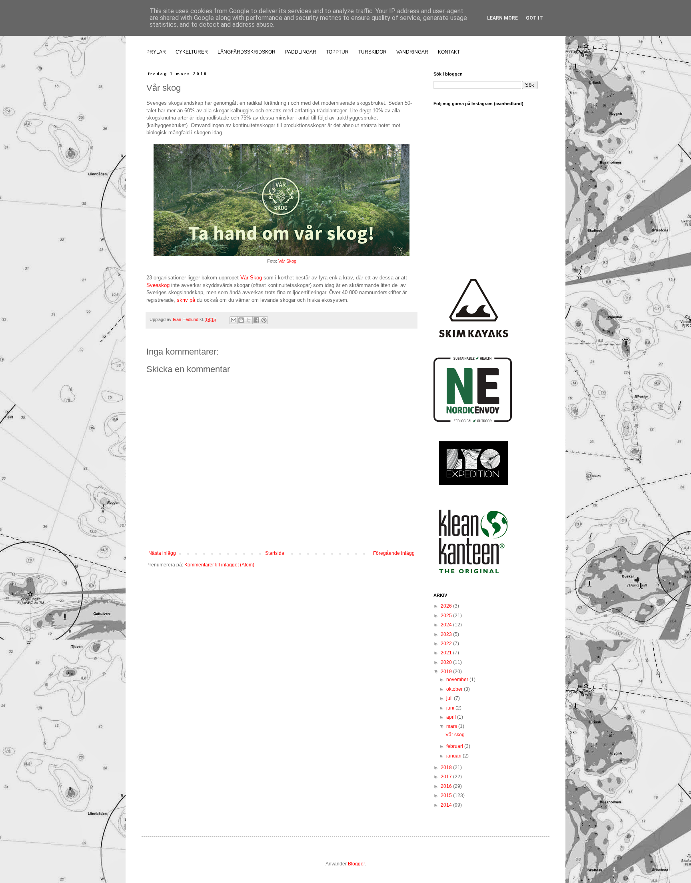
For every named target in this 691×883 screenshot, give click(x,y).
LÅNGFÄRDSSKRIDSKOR (247, 52)
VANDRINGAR (412, 52)
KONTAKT (449, 52)
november (457, 679)
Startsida (274, 553)
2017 (447, 776)
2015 (447, 795)
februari (455, 746)
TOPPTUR (337, 52)
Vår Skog (287, 261)
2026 (447, 606)
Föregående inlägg (394, 553)
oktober (455, 689)
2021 (447, 653)
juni (450, 708)
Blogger (356, 864)
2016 (447, 786)
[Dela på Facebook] (256, 320)
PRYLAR (156, 52)
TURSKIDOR (372, 52)
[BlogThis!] (241, 320)
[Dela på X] (249, 320)
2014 (447, 805)
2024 (447, 625)
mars (452, 726)
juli (450, 698)
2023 (447, 634)
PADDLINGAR (300, 52)
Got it (534, 18)
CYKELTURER (192, 52)
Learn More (502, 18)
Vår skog (455, 734)
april (451, 717)
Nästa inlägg (162, 553)
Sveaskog (158, 285)
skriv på (186, 300)
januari (454, 756)
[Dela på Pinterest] (264, 320)
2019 (447, 671)
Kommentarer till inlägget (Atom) (219, 565)
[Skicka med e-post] (234, 320)
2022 (447, 643)
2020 (447, 662)
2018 (447, 767)
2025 (447, 615)
